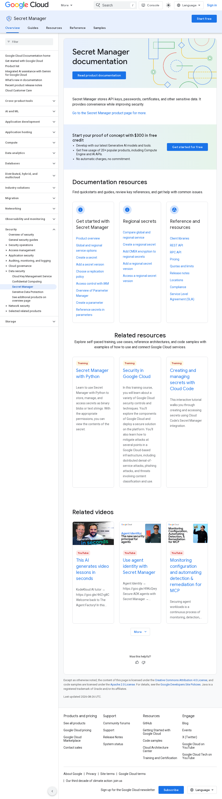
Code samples (152, 740)
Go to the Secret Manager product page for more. (109, 113)
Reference (78, 28)
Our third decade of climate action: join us (94, 780)
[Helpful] (137, 662)
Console (153, 5)
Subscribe (171, 790)
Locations (176, 280)
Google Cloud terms (132, 774)
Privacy (91, 774)
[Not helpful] (143, 662)
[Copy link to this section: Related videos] (119, 512)
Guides (33, 28)
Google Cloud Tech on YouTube (197, 756)
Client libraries (179, 238)
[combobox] (115, 5)
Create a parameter (89, 302)
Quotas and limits (182, 266)
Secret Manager (30, 18)
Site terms (107, 774)
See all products (74, 723)
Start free (204, 19)
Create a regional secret (139, 244)
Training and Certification (160, 758)
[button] (25, 101)
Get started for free (187, 147)
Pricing (174, 259)
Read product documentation (99, 75)
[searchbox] (29, 41)
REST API (176, 245)
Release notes (179, 273)
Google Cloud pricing (77, 730)
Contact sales (73, 747)
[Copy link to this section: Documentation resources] (153, 182)
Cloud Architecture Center (155, 749)
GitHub (147, 723)
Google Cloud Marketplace (73, 738)
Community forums (116, 723)
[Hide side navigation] (52, 791)
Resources (54, 28)
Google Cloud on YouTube (193, 745)
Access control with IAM (92, 283)
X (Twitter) (189, 737)
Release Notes (113, 737)
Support (108, 730)
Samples (99, 28)
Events (187, 730)
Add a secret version (90, 264)
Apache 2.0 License (122, 684)
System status (113, 744)
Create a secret (86, 257)
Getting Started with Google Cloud (156, 731)
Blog (185, 723)
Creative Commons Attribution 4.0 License (181, 680)
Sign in (212, 5)
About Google (73, 774)
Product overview (88, 238)
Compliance (178, 287)
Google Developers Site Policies (180, 684)
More (65, 5)
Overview (12, 28)
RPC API (175, 252)
